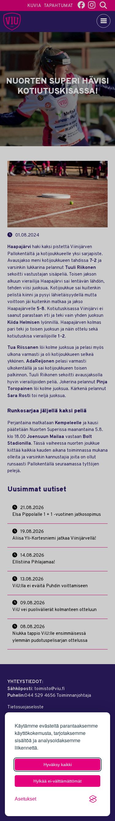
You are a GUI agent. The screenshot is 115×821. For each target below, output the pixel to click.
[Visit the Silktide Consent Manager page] (93, 799)
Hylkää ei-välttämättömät (57, 781)
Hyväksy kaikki (58, 764)
